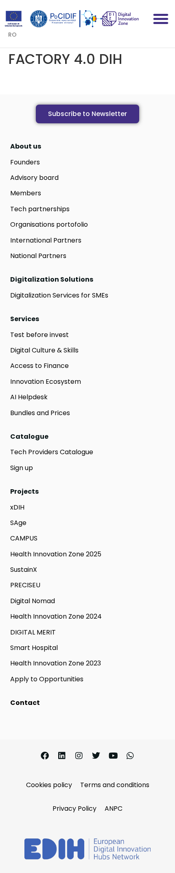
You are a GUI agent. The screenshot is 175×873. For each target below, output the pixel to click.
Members (25, 193)
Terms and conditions (114, 785)
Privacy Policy (74, 808)
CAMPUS (23, 538)
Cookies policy (49, 785)
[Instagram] (79, 756)
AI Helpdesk (29, 397)
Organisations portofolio (49, 224)
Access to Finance (39, 365)
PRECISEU (25, 585)
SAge (18, 522)
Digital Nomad (32, 601)
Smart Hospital (34, 647)
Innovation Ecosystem (45, 381)
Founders (25, 162)
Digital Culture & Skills (44, 350)
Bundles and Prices (40, 413)
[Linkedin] (62, 756)
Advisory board (34, 177)
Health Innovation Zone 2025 (55, 554)
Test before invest (39, 334)
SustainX (23, 569)
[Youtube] (113, 756)
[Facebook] (45, 756)
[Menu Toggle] (161, 19)
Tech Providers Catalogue (51, 452)
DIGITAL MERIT (33, 632)
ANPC (113, 808)
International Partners (45, 240)
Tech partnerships (40, 209)
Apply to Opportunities (46, 679)
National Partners (38, 255)
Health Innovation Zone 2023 (55, 663)
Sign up (21, 468)
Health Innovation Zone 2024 (56, 616)
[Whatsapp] (130, 756)
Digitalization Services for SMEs (59, 295)
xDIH (17, 507)
